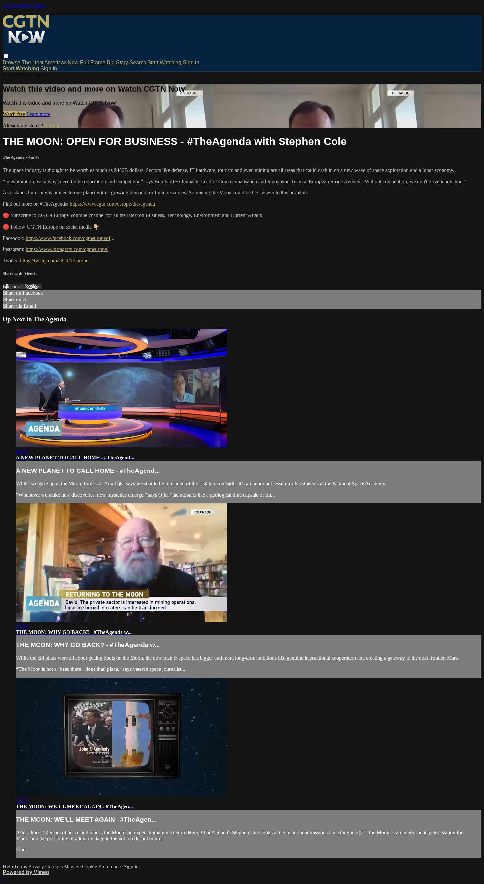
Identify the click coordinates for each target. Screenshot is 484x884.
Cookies (54, 866)
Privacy (36, 866)
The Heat (33, 62)
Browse (12, 62)
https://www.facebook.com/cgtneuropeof (68, 238)
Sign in (191, 62)
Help (8, 866)
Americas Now (62, 62)
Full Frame (93, 62)
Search (138, 62)
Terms (21, 866)
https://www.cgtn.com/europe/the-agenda (112, 204)
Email (36, 286)
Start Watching (165, 62)
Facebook (13, 286)
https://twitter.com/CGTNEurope (54, 260)
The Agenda (14, 157)
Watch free (14, 114)
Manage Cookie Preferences (94, 866)
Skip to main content (24, 5)
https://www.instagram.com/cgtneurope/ (67, 249)
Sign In (48, 68)
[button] (6, 56)
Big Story (118, 62)
